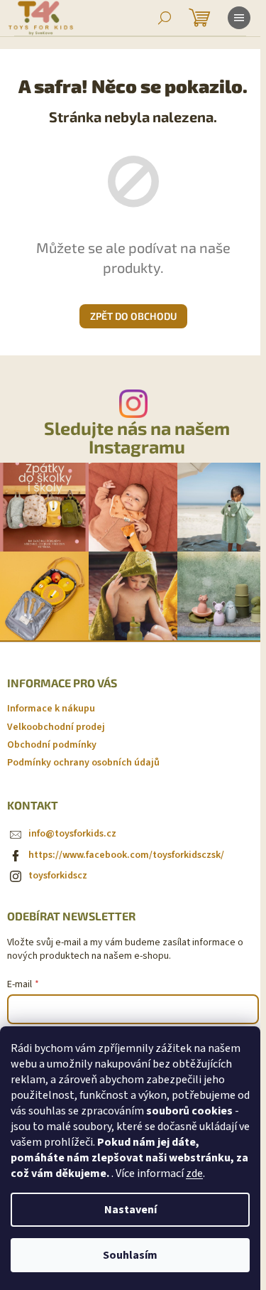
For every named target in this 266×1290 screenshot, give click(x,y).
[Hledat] (164, 18)
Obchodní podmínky (51, 745)
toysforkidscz (57, 876)
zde (194, 1173)
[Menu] (239, 18)
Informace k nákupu (51, 709)
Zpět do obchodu (133, 316)
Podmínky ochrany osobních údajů (83, 763)
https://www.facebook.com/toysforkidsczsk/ (126, 855)
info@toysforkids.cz (72, 834)
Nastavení (130, 1210)
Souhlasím (130, 1255)
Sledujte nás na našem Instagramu (137, 437)
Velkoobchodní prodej (56, 727)
